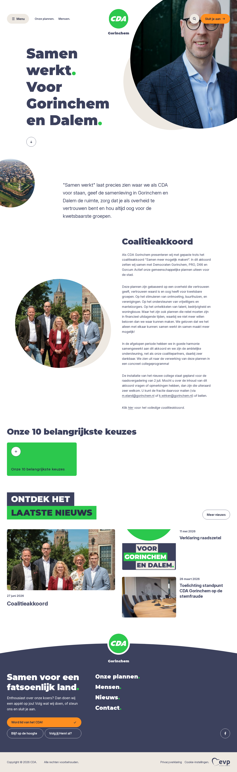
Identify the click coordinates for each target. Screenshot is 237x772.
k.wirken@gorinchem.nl (175, 395)
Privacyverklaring (171, 762)
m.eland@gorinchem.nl (138, 395)
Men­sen (108, 687)
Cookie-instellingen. (197, 762)
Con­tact (108, 707)
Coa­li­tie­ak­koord (27, 603)
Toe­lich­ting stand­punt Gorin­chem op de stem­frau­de (201, 591)
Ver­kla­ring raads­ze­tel (200, 537)
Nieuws (107, 697)
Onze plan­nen (117, 676)
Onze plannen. (44, 19)
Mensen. (64, 19)
